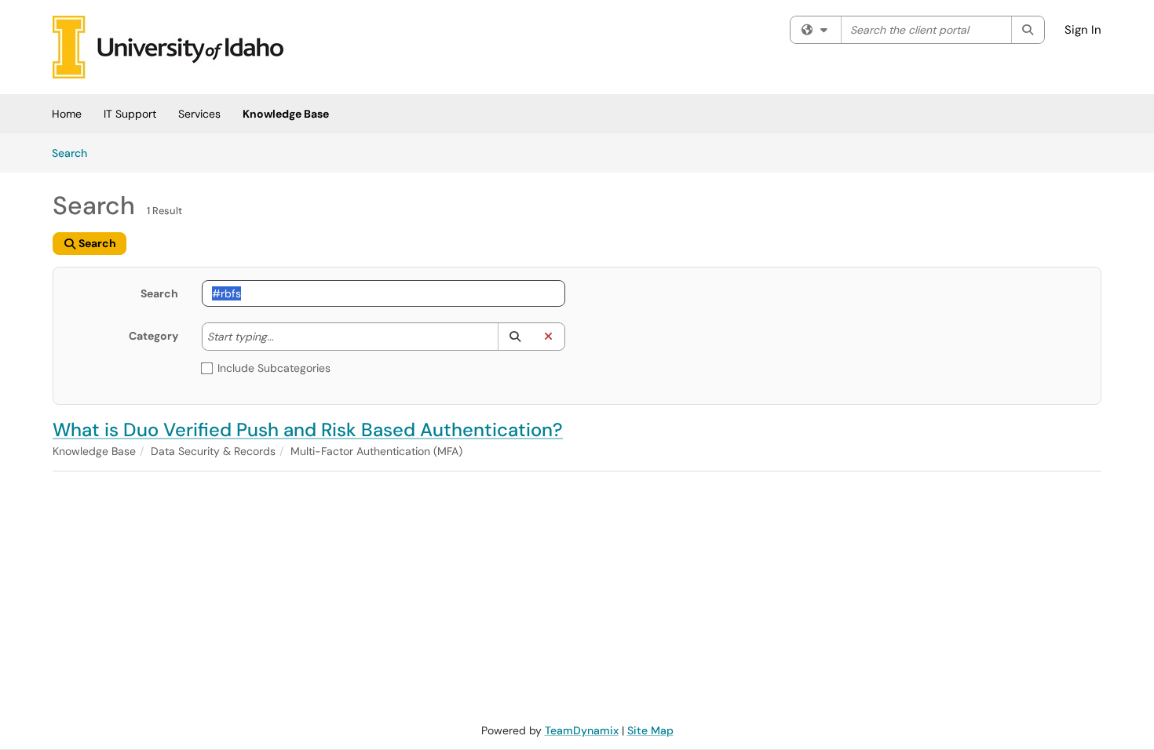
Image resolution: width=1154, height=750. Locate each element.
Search (75, 152)
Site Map (650, 730)
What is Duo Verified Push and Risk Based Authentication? (308, 429)
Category (153, 336)
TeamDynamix (582, 730)
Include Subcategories (273, 368)
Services (199, 114)
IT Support (130, 114)
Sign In (1083, 30)
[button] (514, 336)
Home (67, 114)
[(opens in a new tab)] (168, 47)
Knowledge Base (286, 114)
